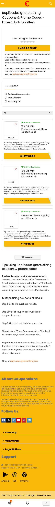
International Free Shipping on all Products (35, 217)
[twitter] (8, 420)
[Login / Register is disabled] (46, 503)
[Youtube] (18, 420)
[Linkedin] (29, 420)
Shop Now (27, 243)
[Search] (50, 3)
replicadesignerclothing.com (24, 74)
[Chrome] (24, 474)
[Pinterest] (24, 420)
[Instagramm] (14, 420)
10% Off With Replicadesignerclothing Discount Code (34, 173)
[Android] (5, 474)
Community (12, 440)
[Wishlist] (27, 503)
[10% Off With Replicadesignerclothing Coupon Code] (11, 129)
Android (5, 480)
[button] (27, 432)
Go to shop (29, 48)
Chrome (24, 480)
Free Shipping (14, 97)
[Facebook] (3, 420)
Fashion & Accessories (19, 94)
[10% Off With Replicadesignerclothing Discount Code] (11, 173)
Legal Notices (13, 449)
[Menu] (3, 3)
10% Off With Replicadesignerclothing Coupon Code (34, 129)
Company (11, 432)
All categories (14, 101)
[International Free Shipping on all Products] (11, 218)
